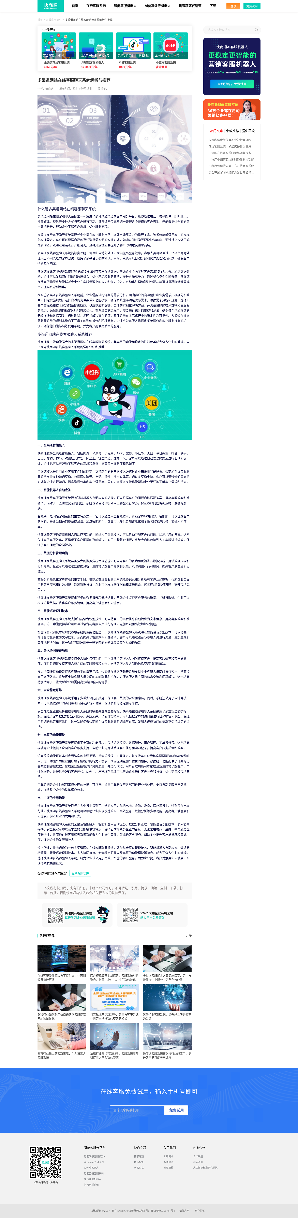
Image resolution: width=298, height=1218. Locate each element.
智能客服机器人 (125, 6)
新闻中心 (168, 1162)
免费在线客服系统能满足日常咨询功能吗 (232, 172)
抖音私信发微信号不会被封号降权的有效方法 (232, 140)
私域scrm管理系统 (94, 1162)
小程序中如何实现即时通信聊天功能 (231, 159)
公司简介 (168, 1156)
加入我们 (198, 1162)
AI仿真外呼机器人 (158, 6)
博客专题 (139, 1156)
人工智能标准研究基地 (205, 1167)
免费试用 (252, 6)
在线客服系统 (96, 6)
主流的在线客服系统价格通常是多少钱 (232, 153)
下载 (213, 6)
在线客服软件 (54, 19)
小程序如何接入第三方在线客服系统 (231, 166)
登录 (233, 6)
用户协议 (200, 1210)
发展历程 (168, 1167)
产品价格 (139, 1167)
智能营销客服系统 (94, 1173)
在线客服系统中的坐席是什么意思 (230, 146)
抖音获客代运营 (190, 6)
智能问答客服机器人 (95, 1156)
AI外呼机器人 (91, 1167)
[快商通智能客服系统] (231, 109)
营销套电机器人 (92, 1179)
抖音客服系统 (91, 1185)
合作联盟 (198, 1156)
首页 (75, 6)
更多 (188, 935)
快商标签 (139, 1162)
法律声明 (184, 1210)
